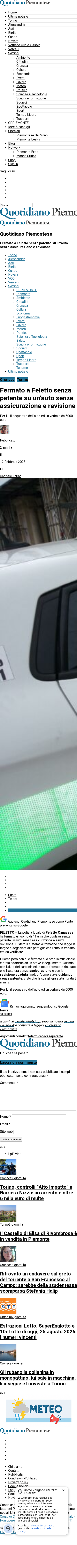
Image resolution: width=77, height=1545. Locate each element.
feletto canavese (40, 1036)
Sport (20, 111)
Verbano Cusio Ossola (24, 45)
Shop (12, 160)
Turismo (22, 368)
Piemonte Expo (27, 152)
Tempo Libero (26, 115)
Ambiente (23, 57)
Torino (12, 20)
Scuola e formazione (31, 98)
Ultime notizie (18, 16)
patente (57, 1036)
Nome (5, 1116)
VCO (11, 278)
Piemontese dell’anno (32, 135)
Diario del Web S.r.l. (14, 1532)
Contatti (13, 1471)
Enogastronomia (28, 317)
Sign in (13, 164)
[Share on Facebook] (42, 876)
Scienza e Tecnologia (31, 94)
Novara (13, 41)
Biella (12, 33)
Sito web (6, 1132)
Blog (11, 143)
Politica (21, 90)
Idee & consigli (19, 127)
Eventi (20, 78)
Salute (20, 340)
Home (12, 12)
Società (21, 102)
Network (14, 147)
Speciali (14, 131)
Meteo (21, 86)
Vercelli (13, 49)
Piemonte (23, 294)
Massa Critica (26, 156)
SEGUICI (6, 1014)
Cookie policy (18, 1486)
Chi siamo (15, 1467)
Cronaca (22, 66)
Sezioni (13, 53)
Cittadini (22, 62)
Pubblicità (15, 1474)
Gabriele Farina (10, 476)
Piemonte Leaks (28, 139)
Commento (9, 1083)
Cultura (21, 70)
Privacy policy (18, 1482)
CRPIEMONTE (18, 123)
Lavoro (21, 82)
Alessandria (16, 25)
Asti (11, 29)
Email (5, 1124)
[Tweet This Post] (42, 880)
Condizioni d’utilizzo (22, 1478)
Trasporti (22, 119)
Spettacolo (24, 106)
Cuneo (12, 37)
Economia (23, 74)
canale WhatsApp (27, 1021)
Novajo (13, 1498)
